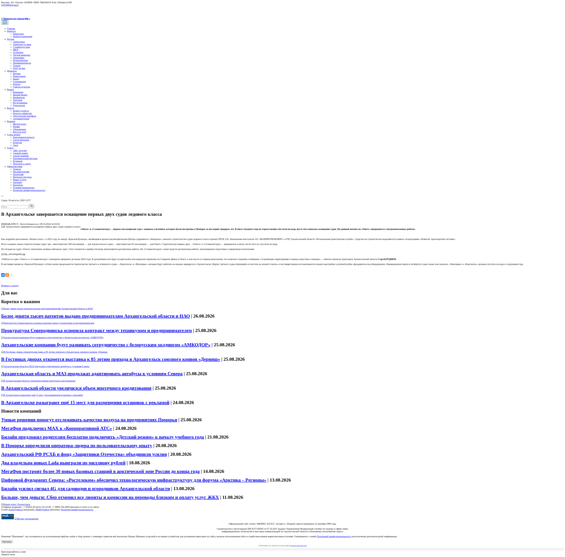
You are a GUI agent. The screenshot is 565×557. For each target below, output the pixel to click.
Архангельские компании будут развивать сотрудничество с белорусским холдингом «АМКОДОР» (105, 344)
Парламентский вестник (25, 158)
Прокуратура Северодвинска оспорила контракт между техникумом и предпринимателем (96, 330)
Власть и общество (22, 113)
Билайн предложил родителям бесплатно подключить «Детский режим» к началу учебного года (102, 437)
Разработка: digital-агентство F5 (299, 545)
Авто (15, 145)
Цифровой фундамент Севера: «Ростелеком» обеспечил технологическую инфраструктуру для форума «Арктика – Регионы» (133, 480)
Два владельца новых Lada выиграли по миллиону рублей (63, 462)
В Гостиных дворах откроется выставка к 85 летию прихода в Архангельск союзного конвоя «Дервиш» (110, 359)
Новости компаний (22, 36)
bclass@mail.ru (16, 509)
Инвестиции (19, 76)
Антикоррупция (21, 118)
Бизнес (10, 89)
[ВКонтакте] (3, 275)
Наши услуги (19, 179)
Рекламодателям (21, 171)
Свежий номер (20, 153)
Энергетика (19, 42)
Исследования (20, 103)
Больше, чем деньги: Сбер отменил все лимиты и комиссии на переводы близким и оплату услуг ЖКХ (110, 497)
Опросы (17, 169)
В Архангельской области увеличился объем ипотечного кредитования (76, 388)
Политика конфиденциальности (29, 190)
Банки (16, 79)
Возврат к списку (10, 285)
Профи (16, 126)
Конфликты (19, 97)
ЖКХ (15, 49)
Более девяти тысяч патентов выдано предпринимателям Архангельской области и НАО (95, 316)
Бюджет (17, 73)
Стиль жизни (13, 134)
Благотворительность (23, 137)
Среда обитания (21, 140)
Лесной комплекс (21, 55)
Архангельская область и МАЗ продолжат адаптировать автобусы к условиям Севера (92, 373)
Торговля (17, 100)
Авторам (17, 182)
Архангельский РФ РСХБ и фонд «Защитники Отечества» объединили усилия (84, 454)
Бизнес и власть (21, 110)
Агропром (18, 52)
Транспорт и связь (22, 44)
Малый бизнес (20, 95)
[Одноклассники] (7, 275)
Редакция (17, 161)
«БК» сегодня (20, 150)
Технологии (19, 105)
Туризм (16, 65)
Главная (11, 28)
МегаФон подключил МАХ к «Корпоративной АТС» (56, 428)
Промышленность (22, 63)
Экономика (18, 57)
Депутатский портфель (24, 116)
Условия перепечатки (23, 187)
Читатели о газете (22, 164)
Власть (10, 108)
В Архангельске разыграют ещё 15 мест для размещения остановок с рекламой (85, 402)
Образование (19, 129)
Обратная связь (14, 166)
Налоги (16, 84)
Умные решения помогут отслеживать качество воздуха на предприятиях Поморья (89, 419)
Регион (10, 39)
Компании (18, 92)
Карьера (11, 121)
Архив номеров (21, 156)
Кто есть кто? (19, 132)
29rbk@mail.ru (42, 509)
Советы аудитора (21, 87)
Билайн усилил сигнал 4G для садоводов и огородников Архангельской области (85, 488)
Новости (11, 31)
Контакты (18, 185)
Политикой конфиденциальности (334, 536)
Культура (17, 142)
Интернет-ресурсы (22, 177)
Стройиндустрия (21, 47)
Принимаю (7, 542)
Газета (10, 148)
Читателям (18, 174)
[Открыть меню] (5, 22)
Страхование (19, 81)
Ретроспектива (20, 60)
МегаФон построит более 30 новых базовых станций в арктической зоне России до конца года (100, 471)
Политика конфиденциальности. (77, 509)
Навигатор (18, 34)
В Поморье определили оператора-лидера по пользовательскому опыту (76, 445)
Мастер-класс (19, 124)
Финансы (12, 71)
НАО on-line (19, 68)
